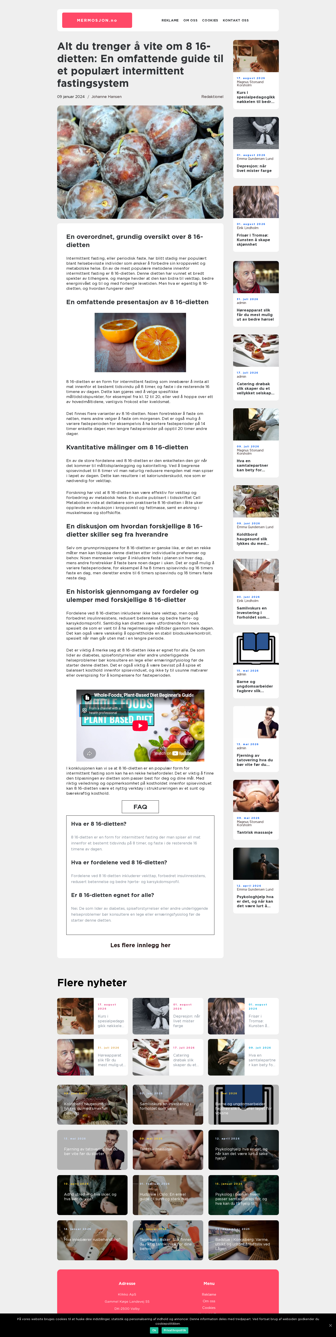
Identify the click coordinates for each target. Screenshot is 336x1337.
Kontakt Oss (236, 20)
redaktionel (212, 97)
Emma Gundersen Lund (255, 158)
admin (241, 302)
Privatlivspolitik (175, 1330)
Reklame (170, 20)
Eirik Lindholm (248, 227)
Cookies (210, 20)
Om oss (190, 20)
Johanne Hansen (106, 97)
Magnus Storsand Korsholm (250, 83)
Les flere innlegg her (140, 945)
